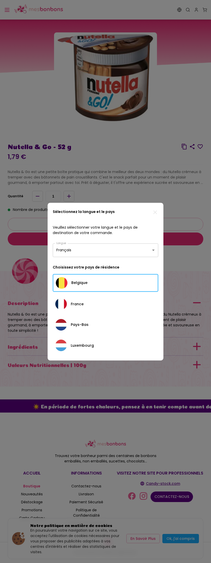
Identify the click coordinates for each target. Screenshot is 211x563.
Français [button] (63, 250)
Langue (61, 243)
